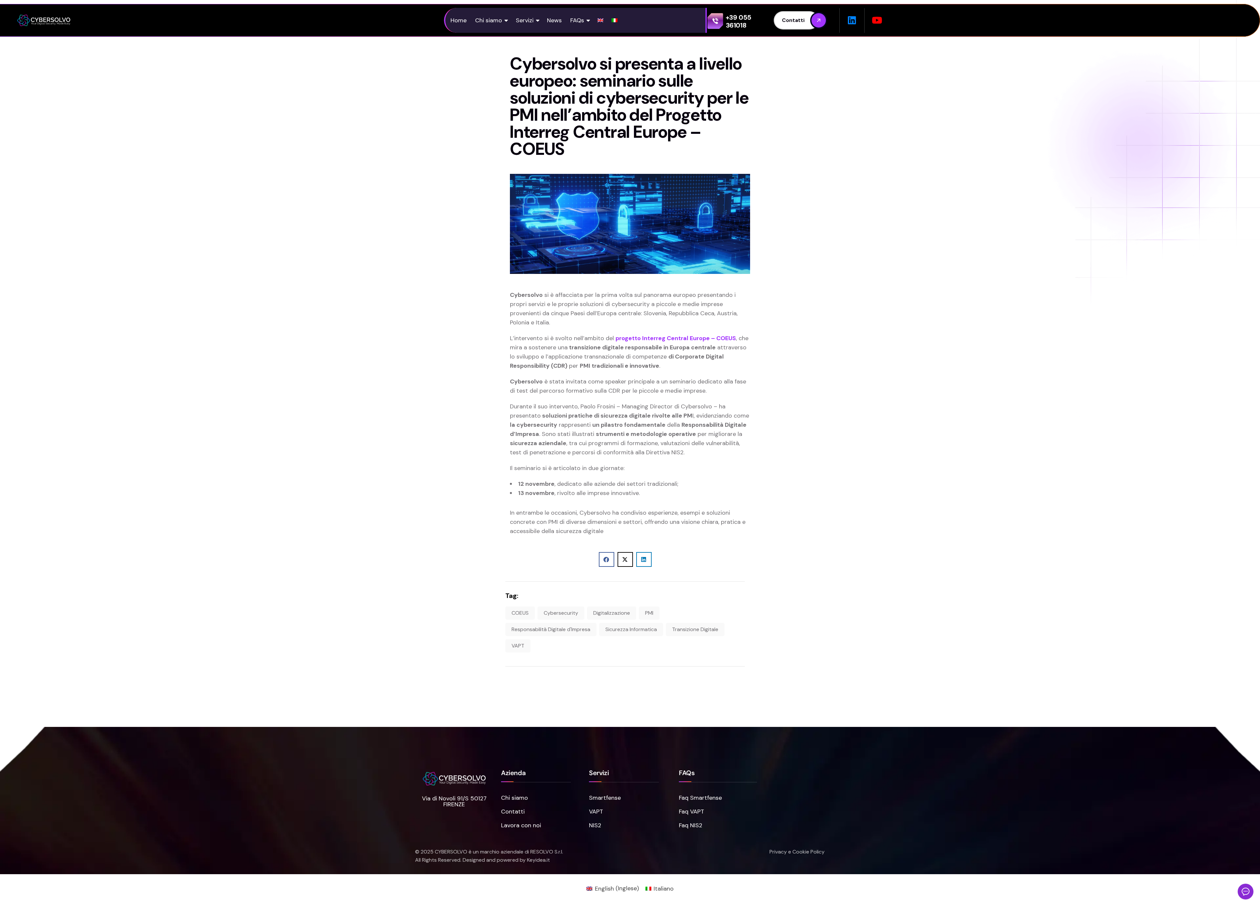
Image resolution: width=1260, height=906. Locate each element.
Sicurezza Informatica (631, 629)
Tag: (511, 595)
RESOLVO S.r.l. (546, 851)
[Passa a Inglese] (600, 20)
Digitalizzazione (611, 612)
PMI (649, 612)
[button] (527, 20)
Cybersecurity (561, 612)
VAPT (518, 645)
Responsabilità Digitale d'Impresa (551, 629)
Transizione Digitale (695, 629)
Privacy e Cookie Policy (797, 851)
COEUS (520, 612)
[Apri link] (43, 20)
